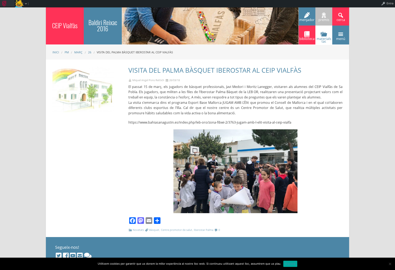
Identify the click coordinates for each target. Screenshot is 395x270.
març (78, 52)
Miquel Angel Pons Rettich (148, 80)
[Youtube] (73, 255)
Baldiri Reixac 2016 (102, 25)
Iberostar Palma (203, 230)
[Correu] (80, 255)
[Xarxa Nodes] (88, 255)
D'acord (290, 263)
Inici (55, 52)
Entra (390, 3)
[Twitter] (59, 255)
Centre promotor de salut (176, 230)
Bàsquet (154, 230)
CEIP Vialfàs (65, 25)
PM (67, 52)
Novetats (138, 230)
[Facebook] (66, 255)
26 (89, 52)
